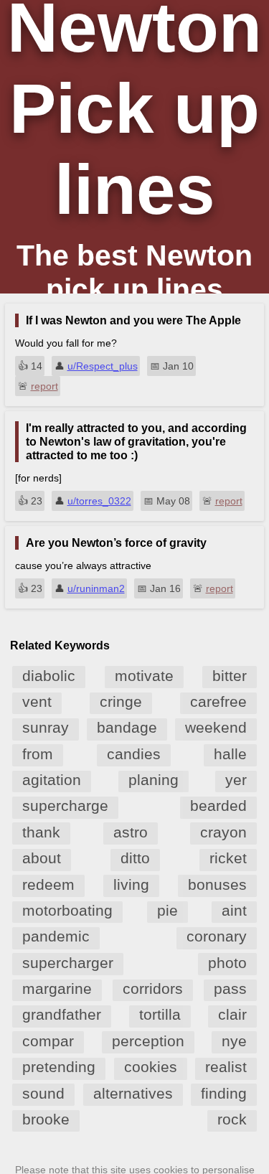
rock (232, 1119)
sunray (45, 727)
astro (130, 832)
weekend (216, 727)
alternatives (133, 1093)
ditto (135, 858)
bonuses (217, 884)
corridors (153, 988)
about (41, 858)
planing (153, 779)
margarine (57, 988)
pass (230, 988)
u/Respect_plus (102, 366)
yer (236, 779)
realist (226, 1066)
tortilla (160, 1014)
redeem (48, 884)
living (131, 884)
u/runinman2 (96, 588)
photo (227, 962)
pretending (58, 1066)
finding (224, 1093)
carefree (218, 701)
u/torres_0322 (99, 501)
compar (48, 1041)
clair (232, 1014)
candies (134, 754)
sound (43, 1093)
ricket (228, 858)
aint (234, 910)
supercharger (67, 962)
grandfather (61, 1014)
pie (167, 910)
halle (230, 754)
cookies (150, 1066)
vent (37, 701)
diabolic (48, 675)
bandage (127, 727)
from (37, 754)
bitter (229, 675)
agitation (51, 779)
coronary (217, 936)
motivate (144, 675)
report (44, 386)
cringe (121, 701)
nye (234, 1041)
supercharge (65, 805)
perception (148, 1041)
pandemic (56, 936)
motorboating (67, 910)
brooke (46, 1119)
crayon (223, 832)
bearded (218, 805)
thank (41, 832)
